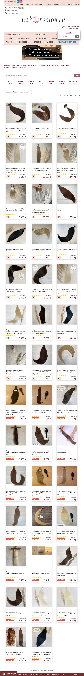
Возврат (41, 4)
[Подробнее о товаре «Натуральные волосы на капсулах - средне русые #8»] (67, 435)
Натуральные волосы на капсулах (21, 65)
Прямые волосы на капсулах (55, 65)
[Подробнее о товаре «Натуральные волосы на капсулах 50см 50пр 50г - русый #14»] (42, 153)
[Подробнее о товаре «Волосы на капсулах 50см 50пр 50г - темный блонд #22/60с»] (16, 194)
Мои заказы (75, 4)
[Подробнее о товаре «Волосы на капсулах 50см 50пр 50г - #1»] (16, 234)
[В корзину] (8, 136)
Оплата (26, 4)
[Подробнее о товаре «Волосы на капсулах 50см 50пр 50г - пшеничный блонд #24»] (67, 355)
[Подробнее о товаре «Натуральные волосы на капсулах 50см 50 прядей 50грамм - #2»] (42, 395)
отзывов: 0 (23, 134)
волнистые (73, 81)
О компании (57, 4)
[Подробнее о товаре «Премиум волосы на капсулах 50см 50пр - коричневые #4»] (67, 395)
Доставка (34, 4)
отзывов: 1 (48, 416)
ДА (77, 36)
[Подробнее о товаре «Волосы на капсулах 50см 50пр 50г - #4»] (67, 194)
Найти (77, 75)
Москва (69, 33)
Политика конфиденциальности (42, 670)
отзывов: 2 (23, 537)
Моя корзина (73, 26)
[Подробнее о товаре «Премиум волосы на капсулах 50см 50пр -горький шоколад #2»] (16, 274)
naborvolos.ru (71, 674)
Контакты (66, 4)
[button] (8, 673)
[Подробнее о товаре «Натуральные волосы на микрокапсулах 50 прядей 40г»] (42, 550)
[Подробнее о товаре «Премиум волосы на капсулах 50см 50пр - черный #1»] (67, 234)
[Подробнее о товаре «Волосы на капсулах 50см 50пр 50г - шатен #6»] (42, 113)
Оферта (20, 4)
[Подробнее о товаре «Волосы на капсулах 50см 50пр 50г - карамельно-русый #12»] (16, 637)
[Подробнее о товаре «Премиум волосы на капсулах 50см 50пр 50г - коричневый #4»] (42, 274)
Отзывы (48, 4)
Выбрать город (65, 36)
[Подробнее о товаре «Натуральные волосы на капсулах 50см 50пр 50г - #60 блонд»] (42, 234)
